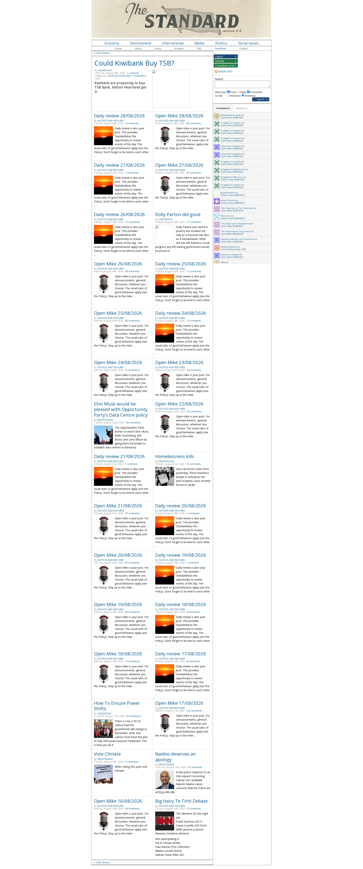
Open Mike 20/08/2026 (118, 555)
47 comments (193, 172)
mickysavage (105, 420)
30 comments (194, 411)
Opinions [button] (241, 108)
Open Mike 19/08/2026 (118, 604)
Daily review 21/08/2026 (119, 456)
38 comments (132, 808)
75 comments (132, 370)
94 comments (132, 612)
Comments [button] (223, 108)
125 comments (194, 710)
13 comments (193, 808)
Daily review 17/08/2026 (180, 653)
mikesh (237, 122)
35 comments (132, 562)
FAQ (199, 48)
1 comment (133, 73)
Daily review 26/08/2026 (119, 214)
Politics (221, 43)
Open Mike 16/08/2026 (118, 801)
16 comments (193, 464)
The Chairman (228, 208)
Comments (256, 92)
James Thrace (228, 200)
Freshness (250, 95)
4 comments (132, 123)
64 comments (132, 271)
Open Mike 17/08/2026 (179, 703)
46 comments (193, 123)
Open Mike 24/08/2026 (118, 362)
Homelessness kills (174, 456)
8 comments (193, 661)
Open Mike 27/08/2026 (179, 165)
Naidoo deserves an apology (175, 756)
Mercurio (238, 177)
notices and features (111, 120)
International (173, 43)
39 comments (194, 370)
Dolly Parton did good (177, 214)
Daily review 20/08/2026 (180, 505)
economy (113, 75)
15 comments (132, 222)
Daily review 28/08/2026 (119, 115)
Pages (243, 92)
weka (238, 115)
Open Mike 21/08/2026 (118, 505)
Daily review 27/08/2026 (119, 165)
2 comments (132, 172)
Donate (219, 61)
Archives (179, 48)
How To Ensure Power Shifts (117, 706)
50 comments (133, 716)
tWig (223, 262)
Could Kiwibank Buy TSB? (134, 63)
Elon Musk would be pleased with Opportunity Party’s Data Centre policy (121, 409)
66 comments (132, 320)
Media (199, 43)
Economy (112, 43)
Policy (158, 48)
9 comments (193, 612)
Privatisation (139, 75)
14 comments (193, 320)
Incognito (225, 122)
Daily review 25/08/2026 (180, 263)
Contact (243, 48)
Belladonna (226, 115)
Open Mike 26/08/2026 (118, 263)
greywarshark (228, 192)
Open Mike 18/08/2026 (118, 653)
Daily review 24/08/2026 (180, 313)
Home (118, 48)
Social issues (248, 43)
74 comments (132, 661)
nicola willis (125, 75)
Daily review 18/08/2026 (180, 604)
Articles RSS (225, 71)
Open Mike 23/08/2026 (179, 362)
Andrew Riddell (228, 246)
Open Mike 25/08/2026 (118, 313)
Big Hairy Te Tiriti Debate (181, 801)
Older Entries (103, 53)
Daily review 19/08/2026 (180, 555)
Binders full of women (242, 239)
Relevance (235, 95)
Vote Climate (107, 754)
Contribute (220, 48)
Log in (219, 56)
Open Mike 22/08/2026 (179, 404)
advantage (105, 70)
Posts (233, 92)
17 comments (193, 222)
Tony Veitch (244, 231)
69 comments (133, 422)
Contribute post (224, 65)
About (138, 48)
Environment (140, 43)
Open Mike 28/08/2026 (179, 115)
